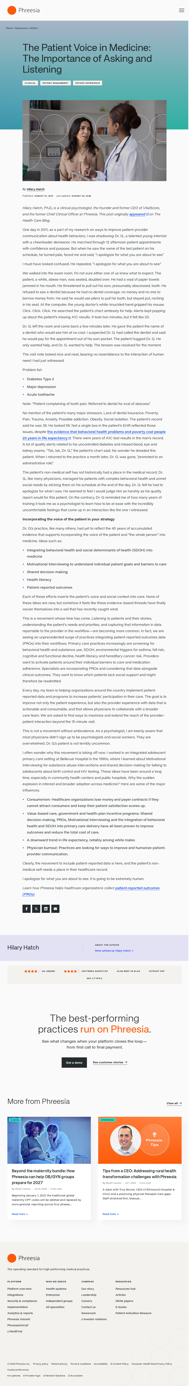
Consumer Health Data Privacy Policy (152, 1363)
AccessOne (75, 1375)
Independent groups (59, 1300)
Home (9, 28)
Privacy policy (40, 1363)
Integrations (15, 1294)
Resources (21, 28)
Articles (121, 1294)
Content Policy (120, 1363)
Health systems (56, 1288)
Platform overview (19, 1288)
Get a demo (74, 1062)
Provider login (31, 1375)
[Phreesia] (23, 10)
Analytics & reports (20, 1313)
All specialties (55, 1307)
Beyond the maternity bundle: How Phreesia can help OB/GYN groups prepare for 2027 (43, 1177)
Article (33, 28)
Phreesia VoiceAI (18, 1319)
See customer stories (108, 1062)
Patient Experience (87, 83)
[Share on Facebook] (27, 909)
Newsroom (88, 1313)
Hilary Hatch (35, 189)
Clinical (30, 83)
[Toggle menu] (181, 10)
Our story (87, 1288)
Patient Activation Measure (134, 1313)
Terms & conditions (81, 1363)
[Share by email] (55, 909)
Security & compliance (22, 1300)
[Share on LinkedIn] (46, 909)
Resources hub (125, 1288)
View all (172, 1103)
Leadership (88, 1294)
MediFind (14, 1331)
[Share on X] (36, 909)
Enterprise (53, 1294)
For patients (13, 1375)
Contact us (88, 1307)
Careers (86, 1300)
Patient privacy (59, 1363)
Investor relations (94, 1319)
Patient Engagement (55, 83)
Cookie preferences (18, 1369)
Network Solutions (54, 1375)
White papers (124, 1300)
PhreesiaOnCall (17, 1325)
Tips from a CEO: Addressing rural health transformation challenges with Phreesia (139, 1174)
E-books (121, 1307)
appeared (137, 214)
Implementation (17, 1307)
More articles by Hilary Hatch (112, 950)
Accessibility (101, 1363)
